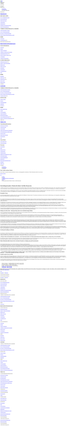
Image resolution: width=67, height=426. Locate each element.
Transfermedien (2, 22)
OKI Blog (3, 179)
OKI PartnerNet (2, 136)
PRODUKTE (3, 14)
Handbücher (2, 104)
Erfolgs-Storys (2, 77)
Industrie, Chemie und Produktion (5, 63)
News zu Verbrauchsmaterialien (4, 91)
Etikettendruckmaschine (3, 309)
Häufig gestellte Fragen (3, 109)
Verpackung (2, 47)
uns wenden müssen (6, 269)
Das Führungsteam (3, 378)
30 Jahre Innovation (3, 127)
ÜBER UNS (3, 122)
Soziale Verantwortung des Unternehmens (6, 130)
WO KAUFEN (4, 9)
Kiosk (1, 72)
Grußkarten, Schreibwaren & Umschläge (6, 52)
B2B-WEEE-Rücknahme (4, 115)
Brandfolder (2, 76)
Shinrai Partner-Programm (4, 387)
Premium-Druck (2, 79)
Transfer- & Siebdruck (3, 50)
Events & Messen (2, 406)
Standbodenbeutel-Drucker (4, 53)
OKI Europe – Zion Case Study (7, 266)
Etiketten (1, 324)
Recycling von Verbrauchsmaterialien (5, 33)
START (3, 176)
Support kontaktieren (3, 113)
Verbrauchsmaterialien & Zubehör (5, 89)
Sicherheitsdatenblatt (3, 102)
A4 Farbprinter (2, 56)
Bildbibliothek (2, 409)
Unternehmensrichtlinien (3, 390)
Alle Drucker (2, 38)
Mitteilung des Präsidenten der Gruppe (5, 154)
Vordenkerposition (3, 412)
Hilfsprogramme (2, 82)
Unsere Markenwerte (3, 141)
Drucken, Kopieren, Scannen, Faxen (5, 55)
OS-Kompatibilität (3, 112)
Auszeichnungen (2, 151)
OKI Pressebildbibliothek (4, 157)
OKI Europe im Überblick (4, 125)
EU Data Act (2, 105)
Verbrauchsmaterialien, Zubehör (5, 30)
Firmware (1, 354)
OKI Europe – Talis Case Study (7, 267)
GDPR (1, 395)
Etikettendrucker (2, 288)
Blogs (1, 148)
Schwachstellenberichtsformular (5, 368)
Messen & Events (2, 149)
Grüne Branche (2, 69)
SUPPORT (2, 86)
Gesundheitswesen (3, 318)
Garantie (1, 110)
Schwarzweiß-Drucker (3, 19)
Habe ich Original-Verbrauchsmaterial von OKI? (7, 35)
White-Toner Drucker (3, 20)
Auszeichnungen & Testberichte (5, 407)
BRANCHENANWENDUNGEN (7, 43)
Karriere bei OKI (2, 133)
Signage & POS (2, 329)
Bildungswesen (2, 312)
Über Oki (3, 177)
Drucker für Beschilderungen (4, 291)
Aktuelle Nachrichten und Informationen (8, 178)
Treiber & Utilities (3, 99)
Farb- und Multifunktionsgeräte (4, 17)
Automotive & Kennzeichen (4, 58)
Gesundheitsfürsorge (3, 71)
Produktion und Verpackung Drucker (5, 25)
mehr (1, 138)
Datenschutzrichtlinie (4, 415)
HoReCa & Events (3, 66)
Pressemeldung (2, 146)
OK (0, 175)
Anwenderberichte (3, 40)
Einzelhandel (2, 315)
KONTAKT (4, 8)
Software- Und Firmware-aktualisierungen (6, 118)
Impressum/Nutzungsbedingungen (5, 420)
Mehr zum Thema (3, 173)
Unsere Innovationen (3, 143)
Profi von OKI (2, 338)
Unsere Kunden (2, 128)
